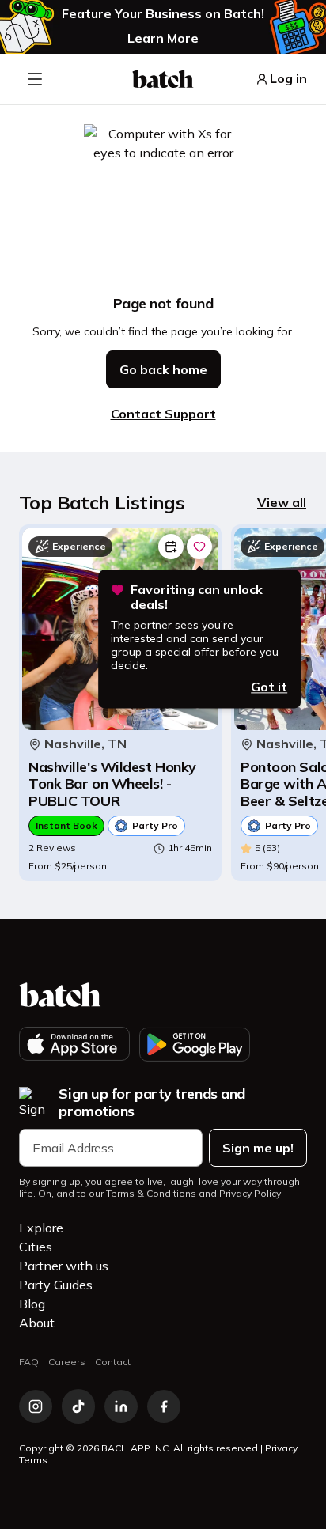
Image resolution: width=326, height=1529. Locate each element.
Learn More (163, 38)
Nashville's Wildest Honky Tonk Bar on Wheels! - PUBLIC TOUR (112, 784)
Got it (269, 686)
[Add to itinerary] (171, 546)
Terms (33, 1460)
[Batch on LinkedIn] (121, 1406)
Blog (32, 1303)
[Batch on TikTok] (78, 1406)
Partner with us (63, 1266)
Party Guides (56, 1284)
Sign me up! (258, 1148)
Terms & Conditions (151, 1193)
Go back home (163, 369)
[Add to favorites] (199, 546)
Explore (41, 1228)
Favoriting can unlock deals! (197, 597)
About (37, 1322)
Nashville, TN (85, 743)
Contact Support (163, 414)
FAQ (29, 1362)
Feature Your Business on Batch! (163, 13)
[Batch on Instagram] (35, 1406)
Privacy (281, 1448)
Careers (66, 1362)
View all (281, 502)
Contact (113, 1362)
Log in (288, 78)
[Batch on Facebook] (163, 1406)
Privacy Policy (250, 1193)
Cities (35, 1247)
